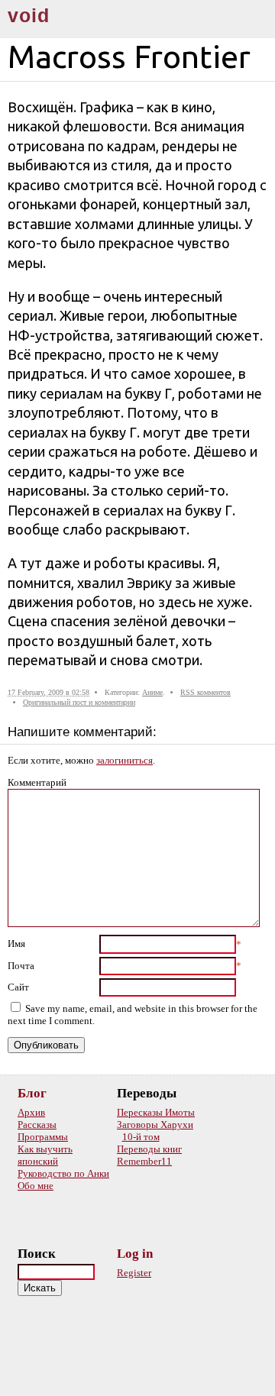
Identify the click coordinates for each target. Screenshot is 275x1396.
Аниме (152, 692)
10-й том (141, 1136)
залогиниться (124, 760)
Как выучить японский (45, 1155)
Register (134, 1272)
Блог (32, 1093)
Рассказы (37, 1124)
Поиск (37, 1253)
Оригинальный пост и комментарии (79, 702)
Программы (43, 1136)
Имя (16, 943)
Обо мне (35, 1185)
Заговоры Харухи (155, 1124)
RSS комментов (205, 692)
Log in (135, 1253)
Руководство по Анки (63, 1173)
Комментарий (37, 782)
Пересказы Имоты (156, 1112)
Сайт (18, 987)
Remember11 (144, 1161)
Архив (31, 1112)
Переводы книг (149, 1149)
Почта (21, 965)
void (29, 15)
